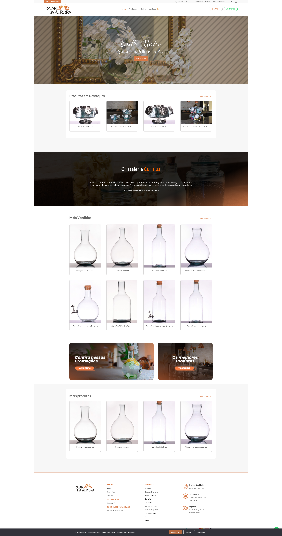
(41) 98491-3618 (183, 2)
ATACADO (231, 9)
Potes (147, 517)
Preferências (201, 532)
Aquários (148, 488)
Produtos (133, 9)
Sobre (143, 9)
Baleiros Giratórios (151, 492)
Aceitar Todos (175, 532)
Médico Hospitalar (151, 510)
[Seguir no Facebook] (231, 1)
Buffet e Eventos (150, 495)
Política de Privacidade (115, 511)
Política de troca (218, 1)
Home (123, 9)
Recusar (188, 532)
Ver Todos (204, 96)
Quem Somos (111, 492)
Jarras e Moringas (151, 506)
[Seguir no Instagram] (236, 1)
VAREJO (217, 9)
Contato (152, 9)
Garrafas (148, 499)
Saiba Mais (141, 58)
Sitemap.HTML (112, 503)
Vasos (147, 520)
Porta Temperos (150, 513)
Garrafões (148, 502)
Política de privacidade (202, 1)
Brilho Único (141, 43)
